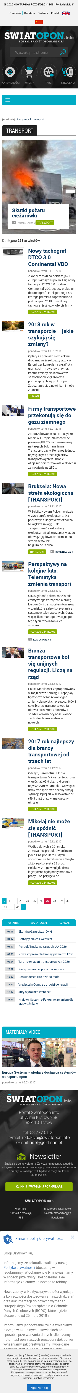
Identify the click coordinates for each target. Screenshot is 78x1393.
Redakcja (29, 13)
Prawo (34, 396)
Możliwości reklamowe (57, 1208)
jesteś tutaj (8, 119)
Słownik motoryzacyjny (57, 1213)
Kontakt (55, 13)
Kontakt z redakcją (21, 1213)
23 (20, 901)
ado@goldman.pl (46, 1142)
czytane (65, 922)
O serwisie (15, 13)
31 (5, 907)
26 (40, 901)
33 (17, 907)
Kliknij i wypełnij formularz (39, 1186)
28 (54, 901)
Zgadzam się (41, 1387)
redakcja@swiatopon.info (46, 1137)
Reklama (43, 13)
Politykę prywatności (19, 1267)
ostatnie (13, 922)
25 (34, 901)
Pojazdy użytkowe (42, 312)
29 (61, 901)
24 (27, 901)
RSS (20, 1217)
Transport (37, 551)
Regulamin (57, 1217)
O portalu (20, 1208)
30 (67, 901)
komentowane (39, 922)
